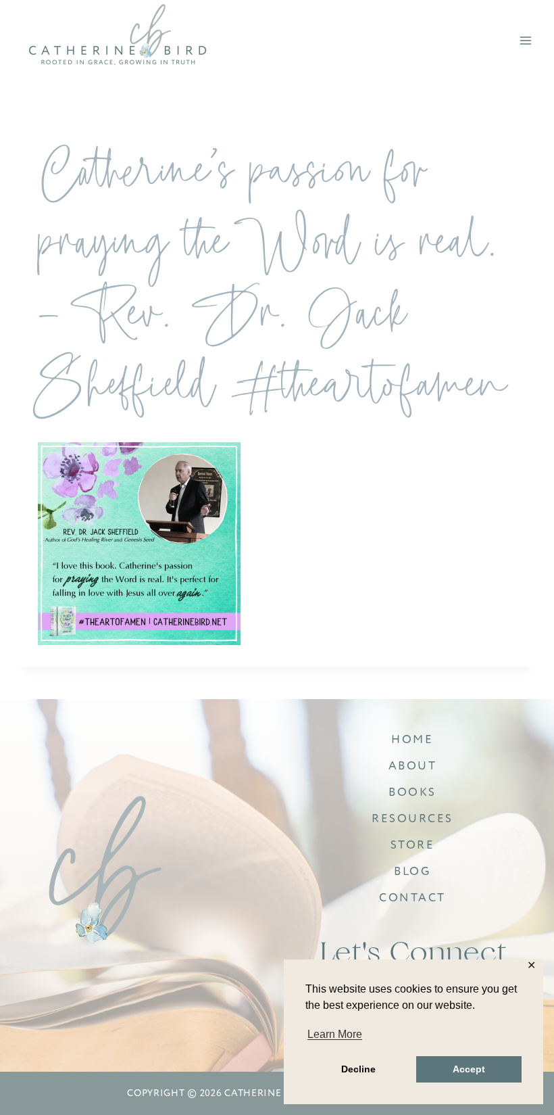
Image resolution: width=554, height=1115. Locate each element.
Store (413, 845)
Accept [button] (469, 1069)
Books (412, 792)
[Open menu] (525, 40)
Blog (412, 871)
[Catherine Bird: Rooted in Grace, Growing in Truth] (106, 871)
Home (412, 739)
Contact (412, 898)
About (412, 766)
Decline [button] (358, 1069)
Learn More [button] (334, 1034)
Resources (412, 818)
